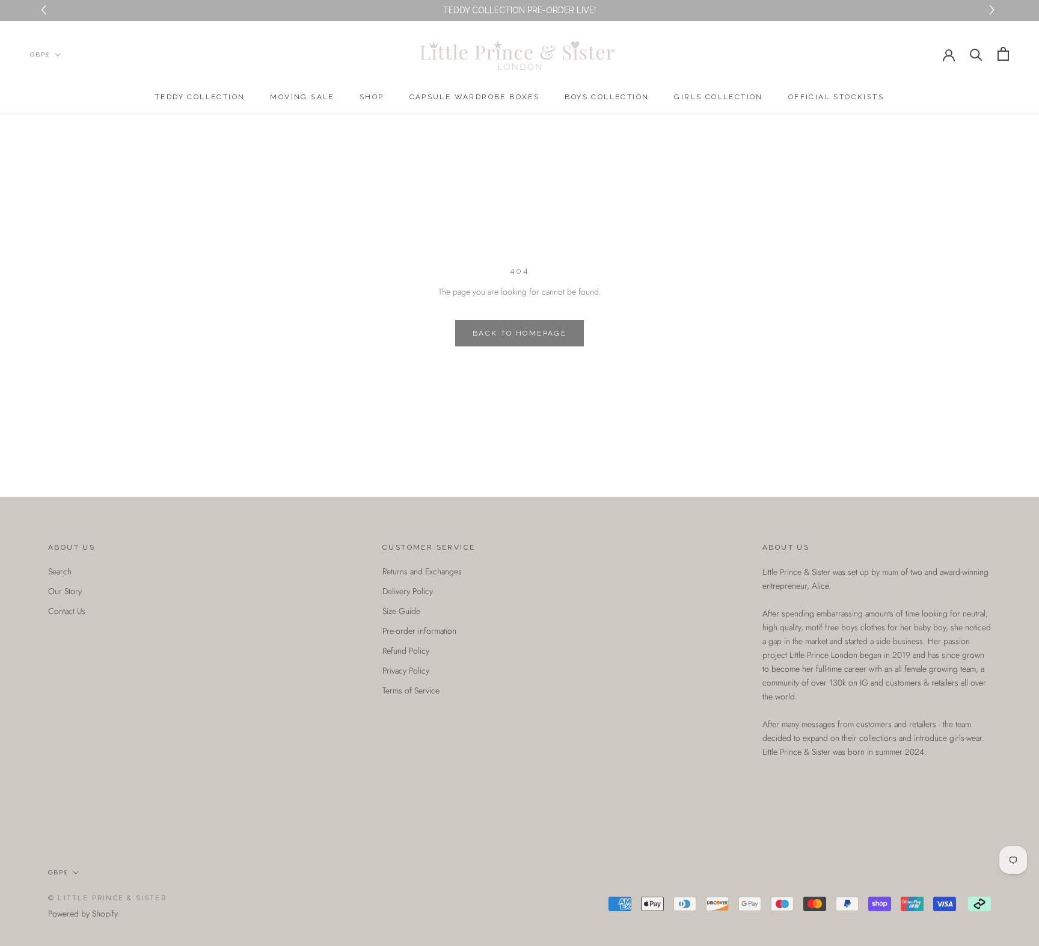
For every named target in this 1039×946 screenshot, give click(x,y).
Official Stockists (836, 97)
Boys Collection (607, 97)
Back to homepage (519, 333)
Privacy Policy (405, 671)
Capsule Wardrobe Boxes (474, 97)
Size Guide (401, 611)
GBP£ (40, 54)
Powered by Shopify (83, 914)
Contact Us (66, 611)
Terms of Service (411, 690)
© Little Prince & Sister (107, 898)
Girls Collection (718, 97)
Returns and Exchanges (422, 571)
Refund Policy (405, 651)
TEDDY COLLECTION (200, 97)
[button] (994, 10)
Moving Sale (302, 97)
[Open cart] (1003, 54)
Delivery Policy (407, 591)
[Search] (976, 54)
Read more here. (791, 779)
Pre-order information (419, 631)
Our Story (65, 591)
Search (60, 571)
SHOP (372, 97)
